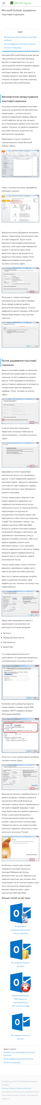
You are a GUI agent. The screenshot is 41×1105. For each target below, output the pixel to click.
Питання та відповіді (12, 47)
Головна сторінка (8, 1088)
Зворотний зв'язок (24, 1088)
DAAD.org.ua (22, 3)
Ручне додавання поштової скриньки (20, 44)
